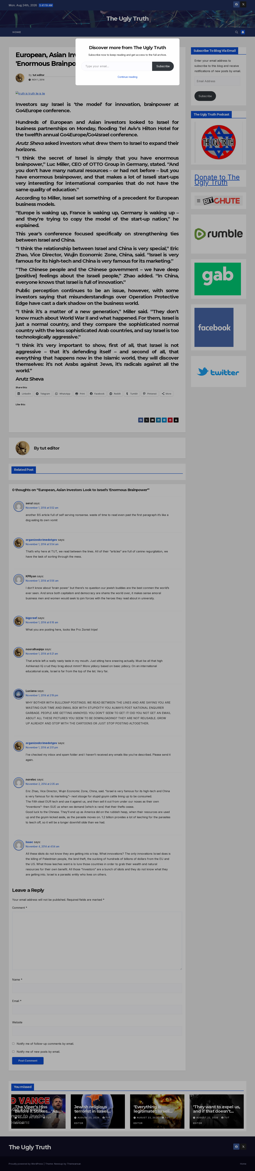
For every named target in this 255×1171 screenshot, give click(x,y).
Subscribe (163, 66)
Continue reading (127, 76)
